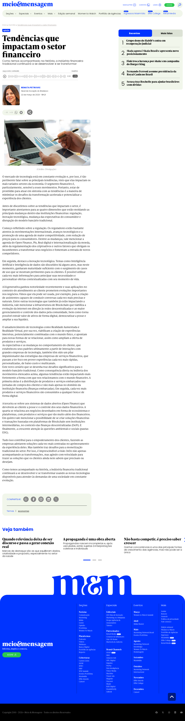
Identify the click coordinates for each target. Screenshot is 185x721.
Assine (169, 5)
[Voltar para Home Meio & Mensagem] (27, 4)
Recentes (134, 33)
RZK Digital (110, 686)
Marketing (83, 617)
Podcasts (82, 639)
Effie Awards (84, 679)
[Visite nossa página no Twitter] (163, 712)
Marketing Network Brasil (144, 632)
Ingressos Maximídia (134, 13)
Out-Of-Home (111, 639)
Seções (10, 13)
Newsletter (127, 5)
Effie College (154, 13)
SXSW (81, 663)
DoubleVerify (111, 689)
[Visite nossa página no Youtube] (181, 712)
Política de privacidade (170, 619)
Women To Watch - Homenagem (141, 650)
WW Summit (83, 671)
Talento (109, 625)
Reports (82, 652)
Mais (50, 13)
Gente (81, 623)
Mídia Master (139, 624)
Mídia (81, 620)
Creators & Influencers (115, 636)
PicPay (108, 665)
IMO (108, 655)
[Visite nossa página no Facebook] (157, 712)
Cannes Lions (84, 661)
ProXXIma (83, 628)
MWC (81, 666)
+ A (11, 112)
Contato (142, 5)
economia (23, 510)
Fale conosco (166, 621)
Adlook (109, 691)
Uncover (109, 681)
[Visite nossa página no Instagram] (169, 712)
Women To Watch (85, 630)
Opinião (12, 25)
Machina (109, 673)
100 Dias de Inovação (114, 615)
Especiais (24, 13)
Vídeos (81, 642)
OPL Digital (110, 660)
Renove (164, 614)
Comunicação (84, 615)
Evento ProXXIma (86, 674)
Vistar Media (111, 671)
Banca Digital (84, 647)
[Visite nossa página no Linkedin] (175, 712)
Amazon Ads (111, 658)
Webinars (82, 644)
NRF (80, 668)
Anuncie (164, 616)
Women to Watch (87, 13)
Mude (108, 684)
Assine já (11, 654)
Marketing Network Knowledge (141, 645)
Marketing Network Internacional (141, 670)
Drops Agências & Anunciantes (113, 621)
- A (6, 112)
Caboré (82, 681)
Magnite (109, 678)
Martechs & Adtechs (114, 642)
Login (155, 5)
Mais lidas (167, 33)
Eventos (38, 13)
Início (4, 25)
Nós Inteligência (112, 668)
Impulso (109, 663)
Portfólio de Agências (110, 13)
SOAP (108, 652)
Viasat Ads (110, 676)
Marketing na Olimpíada (115, 617)
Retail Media (169, 13)
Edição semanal (66, 13)
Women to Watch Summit (143, 615)
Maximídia (83, 676)
